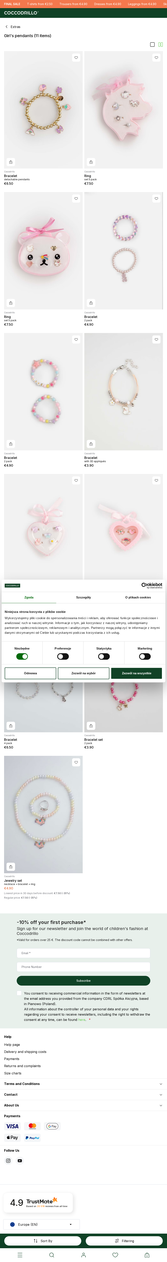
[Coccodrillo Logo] (21, 13)
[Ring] (123, 110)
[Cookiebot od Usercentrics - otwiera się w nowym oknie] (144, 586)
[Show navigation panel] (20, 1255)
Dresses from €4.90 (107, 4)
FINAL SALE (12, 4)
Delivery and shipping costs (25, 1052)
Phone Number (32, 967)
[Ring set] (43, 532)
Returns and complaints (22, 1066)
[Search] (52, 1255)
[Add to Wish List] (76, 58)
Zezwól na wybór (83, 673)
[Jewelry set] (43, 814)
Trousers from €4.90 (73, 4)
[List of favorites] (115, 1255)
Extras (15, 27)
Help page (12, 1045)
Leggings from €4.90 (142, 4)
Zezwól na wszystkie (136, 673)
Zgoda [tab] (29, 597)
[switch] (63, 656)
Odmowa (30, 673)
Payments (11, 1059)
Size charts (12, 1073)
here (81, 1020)
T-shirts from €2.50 (40, 4)
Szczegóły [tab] (83, 597)
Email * (26, 953)
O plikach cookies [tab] (138, 597)
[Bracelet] (43, 110)
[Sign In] (83, 1255)
